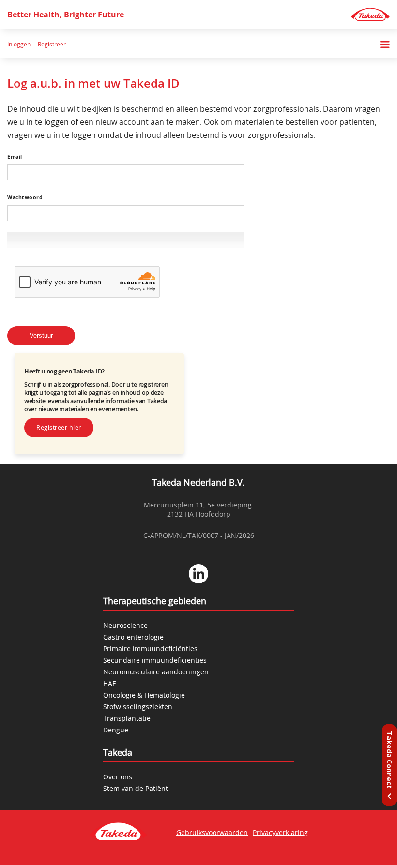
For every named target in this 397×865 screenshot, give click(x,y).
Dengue (115, 729)
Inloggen (19, 44)
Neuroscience (125, 625)
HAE (109, 683)
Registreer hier (58, 427)
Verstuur (41, 335)
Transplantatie (127, 718)
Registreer (52, 44)
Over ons (117, 776)
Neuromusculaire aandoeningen (156, 671)
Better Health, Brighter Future (65, 14)
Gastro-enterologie (133, 636)
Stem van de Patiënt (135, 788)
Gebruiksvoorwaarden (212, 832)
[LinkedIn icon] (198, 574)
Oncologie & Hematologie (144, 695)
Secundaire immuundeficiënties (155, 660)
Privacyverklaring (280, 832)
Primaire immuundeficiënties (150, 648)
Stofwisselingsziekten (137, 706)
